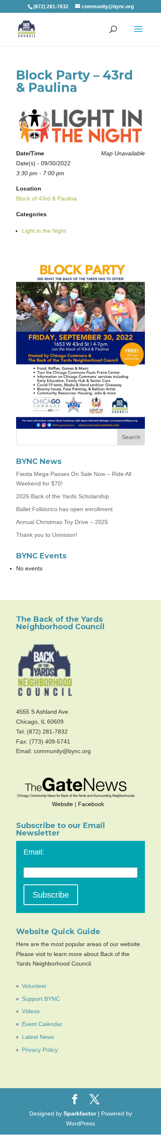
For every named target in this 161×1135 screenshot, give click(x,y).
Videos (31, 1011)
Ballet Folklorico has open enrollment (64, 509)
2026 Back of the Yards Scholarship (62, 496)
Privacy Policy (40, 1049)
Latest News (38, 1037)
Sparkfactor (80, 1113)
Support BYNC (41, 998)
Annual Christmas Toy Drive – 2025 (62, 522)
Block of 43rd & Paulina (46, 198)
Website (62, 804)
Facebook (91, 804)
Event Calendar (42, 1024)
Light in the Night (44, 230)
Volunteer (34, 986)
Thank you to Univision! (46, 534)
